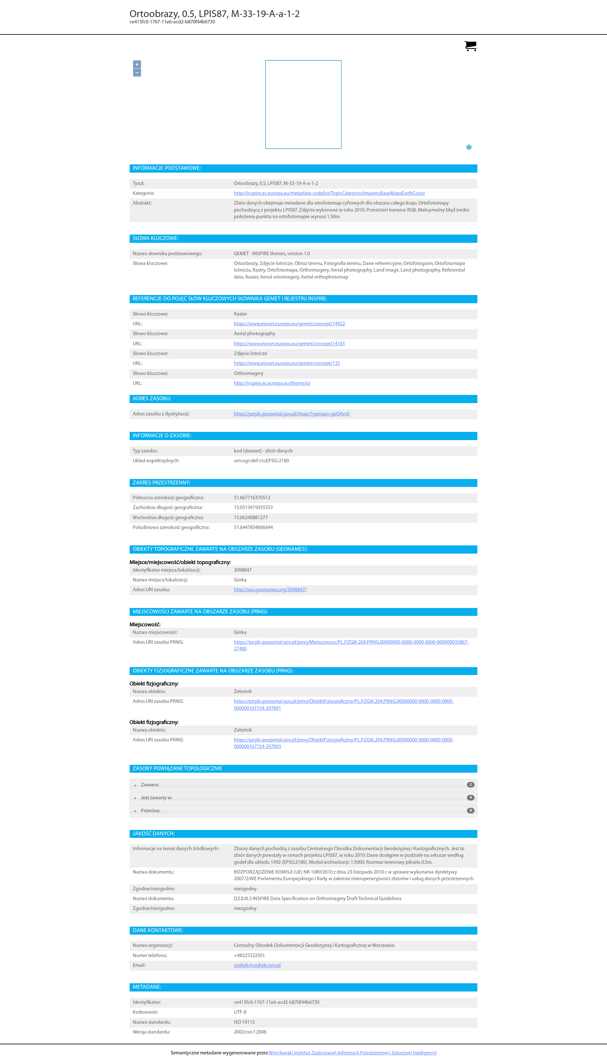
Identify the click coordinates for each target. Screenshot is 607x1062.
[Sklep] (470, 46)
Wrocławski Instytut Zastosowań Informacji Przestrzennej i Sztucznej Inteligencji (353, 1053)
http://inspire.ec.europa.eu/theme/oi (272, 383)
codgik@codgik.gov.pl (257, 965)
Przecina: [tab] (306, 810)
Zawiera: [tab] (306, 785)
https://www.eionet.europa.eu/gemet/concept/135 (287, 363)
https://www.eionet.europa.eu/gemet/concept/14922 (289, 324)
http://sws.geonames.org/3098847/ (270, 589)
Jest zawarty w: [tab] (306, 798)
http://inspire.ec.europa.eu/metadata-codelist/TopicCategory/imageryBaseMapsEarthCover (329, 193)
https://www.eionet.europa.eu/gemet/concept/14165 (289, 344)
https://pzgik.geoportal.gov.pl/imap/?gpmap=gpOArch (292, 414)
